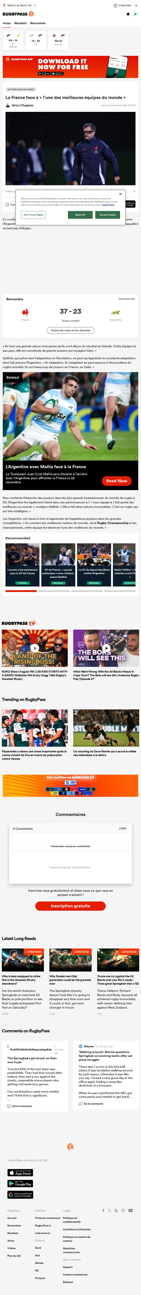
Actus (7, 23)
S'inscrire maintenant (47, 1218)
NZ (37, 1270)
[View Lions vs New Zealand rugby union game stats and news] (58, 41)
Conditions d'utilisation (77, 1229)
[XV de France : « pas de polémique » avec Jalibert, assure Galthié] (58, 554)
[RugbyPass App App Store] (70, 1173)
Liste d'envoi (42, 1233)
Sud (37, 1255)
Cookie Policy (108, 204)
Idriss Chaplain (22, 105)
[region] (70, 207)
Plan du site (14, 1256)
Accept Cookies (108, 214)
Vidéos (11, 1248)
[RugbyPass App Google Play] (70, 1184)
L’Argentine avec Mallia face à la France (46, 466)
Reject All (80, 214)
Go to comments (20, 1106)
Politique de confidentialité (72, 1220)
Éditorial (68, 1282)
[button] (23, 981)
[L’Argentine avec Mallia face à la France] (70, 416)
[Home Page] (18, 14)
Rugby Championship (113, 523)
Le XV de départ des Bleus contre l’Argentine (94, 571)
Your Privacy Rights (33, 214)
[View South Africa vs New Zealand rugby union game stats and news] (35, 41)
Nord (38, 1248)
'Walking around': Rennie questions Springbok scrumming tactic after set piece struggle (105, 1056)
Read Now (116, 480)
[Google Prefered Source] (70, 1195)
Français (40, 1278)
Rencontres (38, 23)
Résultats (20, 23)
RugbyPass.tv (43, 1225)
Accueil (12, 1218)
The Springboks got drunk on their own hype (32, 1060)
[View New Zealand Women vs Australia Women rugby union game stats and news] (13, 41)
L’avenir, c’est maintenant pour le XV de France (22, 571)
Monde (39, 1263)
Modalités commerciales (71, 1250)
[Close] (120, 194)
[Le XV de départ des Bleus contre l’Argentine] (94, 554)
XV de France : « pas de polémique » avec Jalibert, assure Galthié (58, 573)
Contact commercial (75, 1274)
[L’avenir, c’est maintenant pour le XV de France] (22, 554)
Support (68, 1267)
